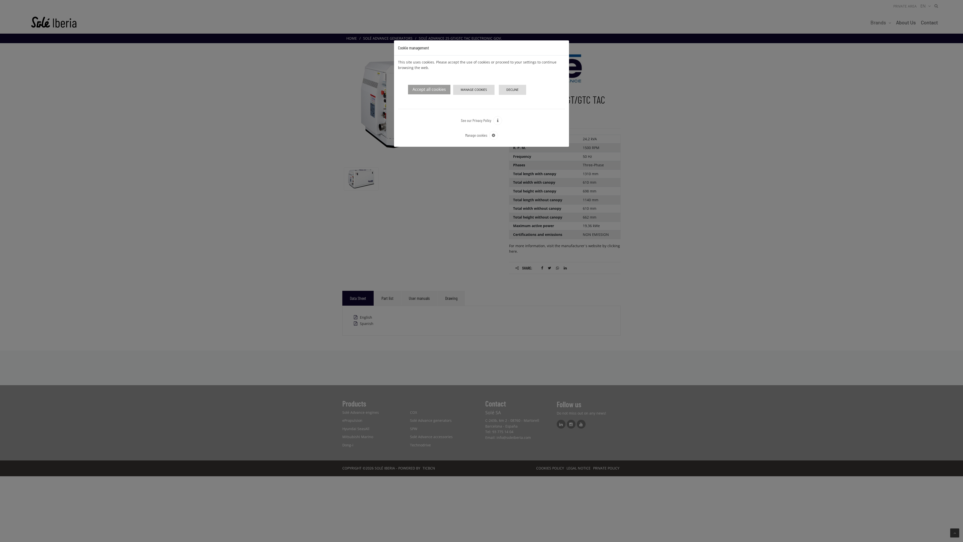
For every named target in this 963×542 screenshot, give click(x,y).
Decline (512, 90)
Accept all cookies (429, 89)
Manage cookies (474, 90)
